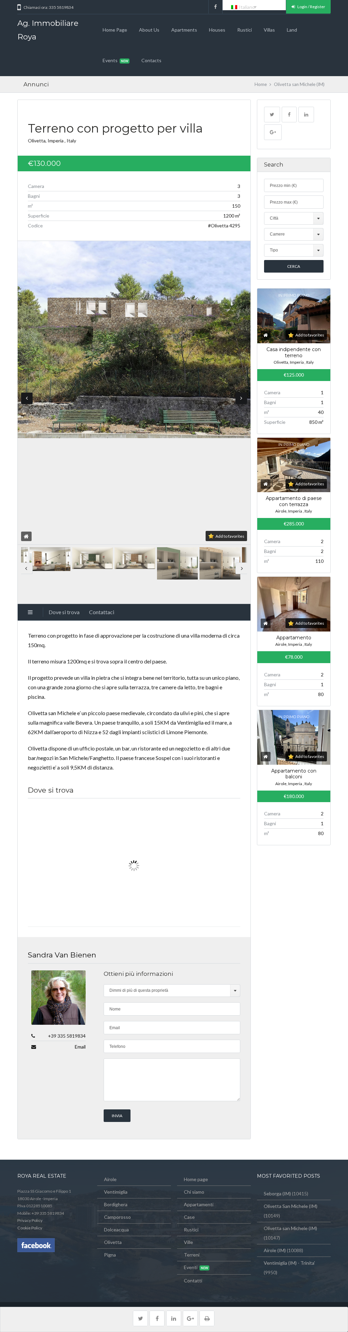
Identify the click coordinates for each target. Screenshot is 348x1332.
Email (80, 1047)
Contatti (193, 1280)
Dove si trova (64, 612)
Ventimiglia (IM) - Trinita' (289, 1263)
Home (261, 84)
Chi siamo (194, 1192)
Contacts (151, 60)
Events (110, 60)
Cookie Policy (29, 1227)
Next (241, 398)
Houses (217, 30)
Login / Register (311, 6)
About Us (149, 30)
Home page (115, 30)
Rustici (244, 30)
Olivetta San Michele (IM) (290, 1206)
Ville (188, 1242)
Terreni (191, 1255)
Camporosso (117, 1217)
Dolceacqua (116, 1229)
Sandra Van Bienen (62, 955)
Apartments (184, 30)
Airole (110, 1179)
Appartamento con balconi (293, 774)
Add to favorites (229, 536)
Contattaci (101, 612)
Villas (269, 30)
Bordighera (115, 1204)
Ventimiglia (115, 1192)
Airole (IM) (275, 1250)
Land (292, 30)
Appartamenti (198, 1204)
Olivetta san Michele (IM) (290, 1228)
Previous (27, 398)
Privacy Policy (29, 1220)
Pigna (110, 1255)
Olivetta (113, 1242)
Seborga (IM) (277, 1193)
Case (189, 1217)
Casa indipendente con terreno (293, 352)
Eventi (190, 1267)
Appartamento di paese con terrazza (294, 501)
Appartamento (293, 638)
